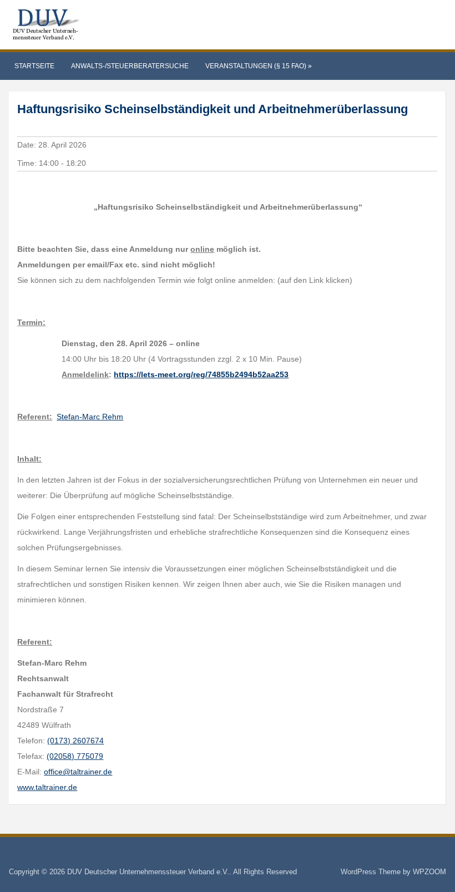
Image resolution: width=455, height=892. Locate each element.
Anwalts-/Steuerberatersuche (130, 66)
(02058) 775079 (75, 756)
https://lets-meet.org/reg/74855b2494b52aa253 (201, 374)
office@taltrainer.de (78, 771)
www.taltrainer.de (47, 787)
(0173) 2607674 (75, 740)
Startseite (34, 66)
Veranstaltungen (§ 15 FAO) (258, 66)
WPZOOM (429, 872)
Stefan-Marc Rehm (90, 416)
